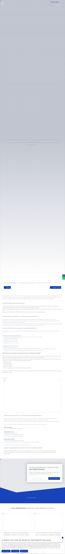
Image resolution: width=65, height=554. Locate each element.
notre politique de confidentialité (53, 547)
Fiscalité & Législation (12, 282)
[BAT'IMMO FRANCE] (56, 4)
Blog (5, 282)
